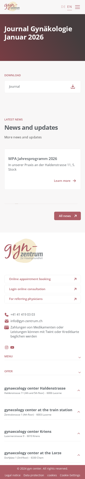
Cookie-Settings (70, 475)
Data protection (34, 475)
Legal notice (13, 475)
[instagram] (6, 347)
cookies (52, 475)
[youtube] (12, 347)
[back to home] (12, 7)
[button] (77, 7)
